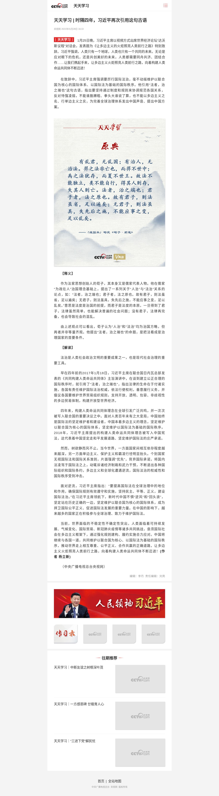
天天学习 (81, 6)
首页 (101, 781)
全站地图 (114, 781)
